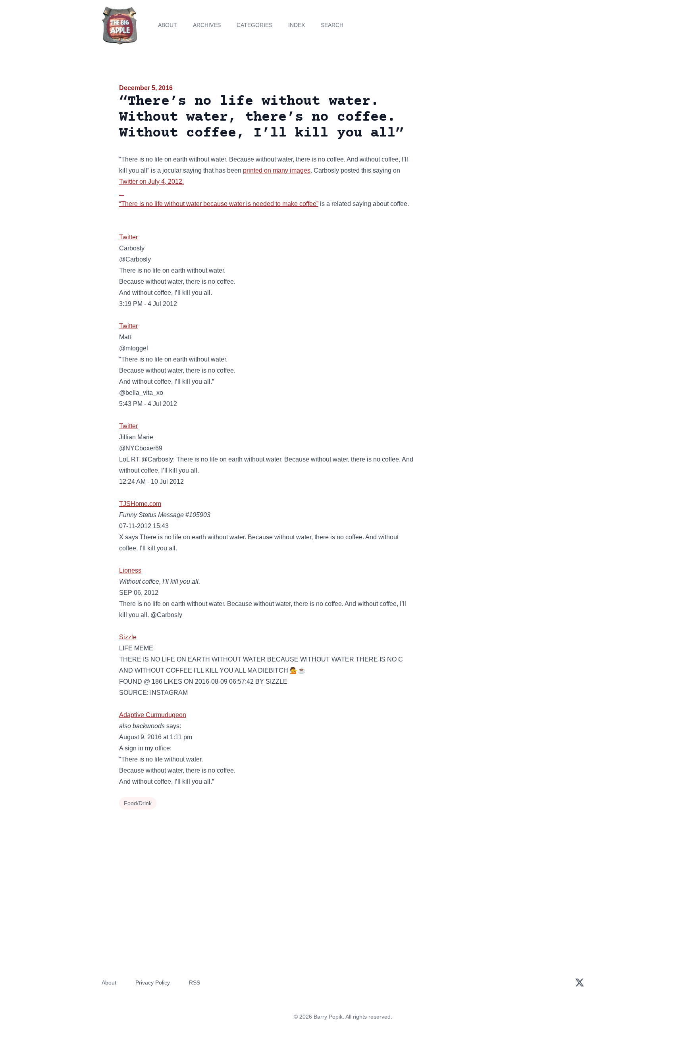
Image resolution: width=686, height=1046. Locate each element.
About (167, 25)
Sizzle (128, 637)
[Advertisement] (495, 144)
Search (332, 25)
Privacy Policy (152, 982)
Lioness (130, 570)
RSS (194, 982)
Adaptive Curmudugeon (152, 714)
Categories (254, 25)
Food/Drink (138, 803)
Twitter (128, 181)
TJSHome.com (140, 503)
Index (296, 25)
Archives (207, 25)
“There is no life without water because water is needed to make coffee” (218, 203)
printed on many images (276, 170)
